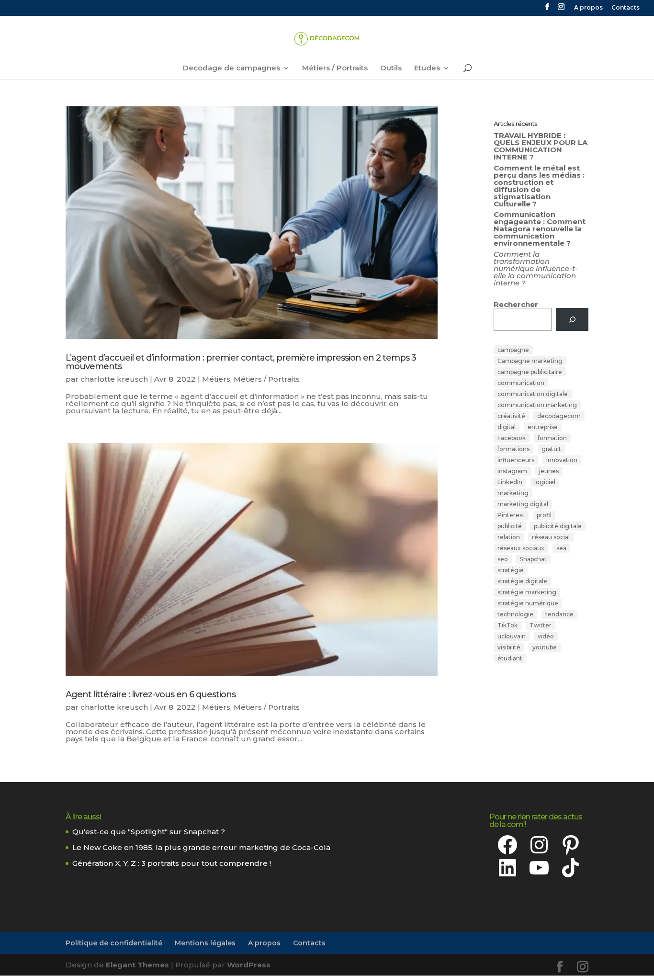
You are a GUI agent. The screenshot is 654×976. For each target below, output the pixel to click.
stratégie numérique (527, 603)
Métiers (216, 379)
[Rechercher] (572, 319)
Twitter (541, 625)
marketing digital (522, 504)
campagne (513, 349)
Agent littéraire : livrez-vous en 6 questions (151, 694)
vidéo (546, 636)
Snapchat (533, 559)
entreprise (543, 427)
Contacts (625, 8)
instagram (512, 471)
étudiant (509, 658)
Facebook (511, 438)
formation (552, 438)
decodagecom (559, 416)
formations (513, 449)
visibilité (508, 647)
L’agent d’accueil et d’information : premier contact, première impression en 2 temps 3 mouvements (241, 362)
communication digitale (532, 393)
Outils (391, 68)
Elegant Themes (137, 964)
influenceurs (515, 460)
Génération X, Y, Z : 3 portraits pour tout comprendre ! (171, 863)
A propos (588, 8)
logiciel (544, 482)
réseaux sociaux (520, 548)
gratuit (551, 449)
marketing (513, 493)
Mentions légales (205, 943)
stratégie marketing (526, 592)
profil (544, 515)
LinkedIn (509, 482)
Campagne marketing (530, 360)
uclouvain (511, 636)
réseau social (551, 537)
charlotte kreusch (114, 379)
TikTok (507, 625)
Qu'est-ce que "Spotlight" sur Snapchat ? (148, 831)
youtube (544, 647)
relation (508, 537)
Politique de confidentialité (114, 943)
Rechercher (516, 304)
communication (520, 382)
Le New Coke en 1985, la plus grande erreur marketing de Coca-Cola (201, 847)
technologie (515, 614)
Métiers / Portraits (335, 68)
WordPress (249, 964)
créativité (511, 416)
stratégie (510, 570)
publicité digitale (558, 526)
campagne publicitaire (529, 371)
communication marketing (537, 405)
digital (506, 427)
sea (561, 548)
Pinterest (511, 515)
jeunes (549, 471)
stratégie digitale (522, 581)
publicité (509, 526)
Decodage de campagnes (231, 68)
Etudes (427, 68)
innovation (561, 460)
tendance (559, 614)
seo (502, 559)
